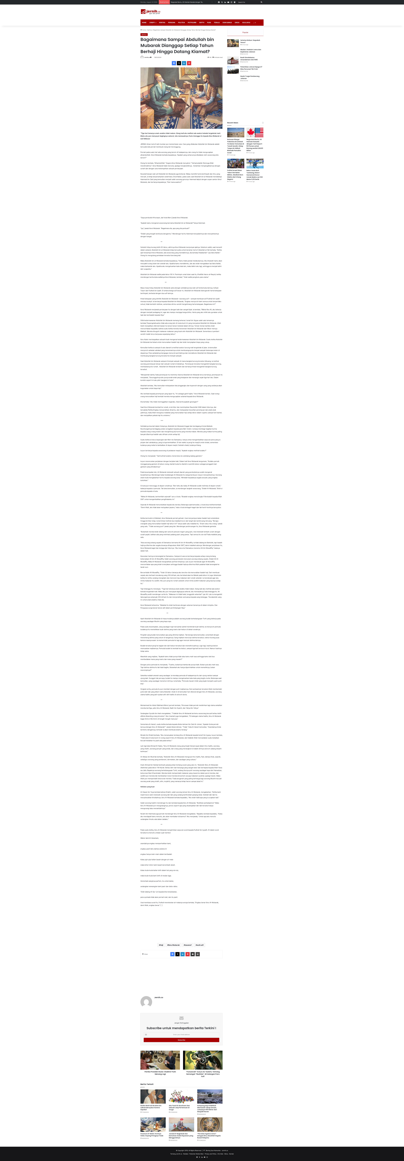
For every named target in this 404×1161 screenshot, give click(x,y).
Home (144, 22)
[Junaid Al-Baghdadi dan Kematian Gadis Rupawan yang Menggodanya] (181, 1124)
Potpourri (192, 22)
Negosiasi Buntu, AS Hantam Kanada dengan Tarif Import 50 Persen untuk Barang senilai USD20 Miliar (255, 145)
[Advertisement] (223, 11)
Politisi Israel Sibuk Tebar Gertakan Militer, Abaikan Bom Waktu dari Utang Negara (235, 174)
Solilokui (246, 22)
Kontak (231, 1154)
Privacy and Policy (210, 1154)
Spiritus (149, 30)
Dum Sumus (227, 22)
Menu (226, 1154)
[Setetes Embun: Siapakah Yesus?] (233, 43)
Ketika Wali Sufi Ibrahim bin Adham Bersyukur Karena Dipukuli (150, 1108)
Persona (171, 22)
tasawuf (188, 945)
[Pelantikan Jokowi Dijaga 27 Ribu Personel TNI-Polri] (233, 70)
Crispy (152, 22)
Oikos (237, 22)
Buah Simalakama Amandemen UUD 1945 (249, 58)
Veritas (162, 22)
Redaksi (185, 1154)
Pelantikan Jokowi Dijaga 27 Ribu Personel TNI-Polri (251, 68)
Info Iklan (220, 1154)
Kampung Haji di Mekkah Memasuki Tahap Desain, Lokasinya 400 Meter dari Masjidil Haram (207, 1109)
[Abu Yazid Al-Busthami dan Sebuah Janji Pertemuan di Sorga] (181, 1096)
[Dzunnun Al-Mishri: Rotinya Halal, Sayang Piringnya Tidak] (153, 1124)
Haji (161, 945)
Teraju (217, 22)
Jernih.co (147, 57)
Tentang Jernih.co (176, 1154)
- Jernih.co (224, 1150)
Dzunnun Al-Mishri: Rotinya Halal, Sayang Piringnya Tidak (151, 1135)
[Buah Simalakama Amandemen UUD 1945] (233, 60)
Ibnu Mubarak (174, 945)
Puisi (209, 22)
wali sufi (200, 945)
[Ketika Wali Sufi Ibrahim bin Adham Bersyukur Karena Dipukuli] (153, 1096)
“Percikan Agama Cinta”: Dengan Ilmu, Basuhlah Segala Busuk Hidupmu (209, 1136)
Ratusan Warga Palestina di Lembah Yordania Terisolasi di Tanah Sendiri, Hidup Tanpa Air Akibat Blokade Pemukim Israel (235, 146)
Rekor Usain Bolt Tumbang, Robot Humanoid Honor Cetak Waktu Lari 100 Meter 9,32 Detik (255, 174)
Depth (201, 22)
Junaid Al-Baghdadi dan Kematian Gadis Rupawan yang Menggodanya (181, 1136)
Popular (245, 32)
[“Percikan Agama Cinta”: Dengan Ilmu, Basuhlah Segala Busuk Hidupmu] (210, 1124)
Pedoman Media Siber (196, 1154)
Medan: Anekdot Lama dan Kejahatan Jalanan (250, 51)
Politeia (181, 22)
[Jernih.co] (150, 12)
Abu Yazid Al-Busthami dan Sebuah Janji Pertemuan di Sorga (179, 1108)
